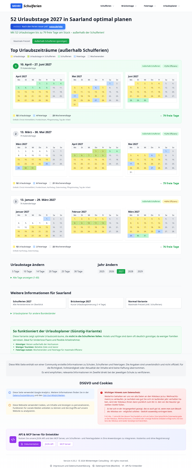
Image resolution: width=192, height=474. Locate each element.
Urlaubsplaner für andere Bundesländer (34, 313)
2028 (130, 271)
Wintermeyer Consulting (97, 460)
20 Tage (53, 271)
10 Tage (28, 271)
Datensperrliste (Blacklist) (108, 465)
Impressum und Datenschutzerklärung (71, 465)
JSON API (49, 444)
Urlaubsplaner (170, 5)
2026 (111, 271)
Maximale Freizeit (21, 41)
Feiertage (148, 5)
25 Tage (66, 271)
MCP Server (65, 444)
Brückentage (127, 5)
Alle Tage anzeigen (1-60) (26, 277)
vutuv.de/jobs (56, 26)
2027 (121, 271)
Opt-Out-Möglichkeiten (54, 395)
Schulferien (105, 5)
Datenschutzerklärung (23, 395)
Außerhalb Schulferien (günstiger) (51, 41)
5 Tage (15, 271)
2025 (101, 271)
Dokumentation (31, 444)
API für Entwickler (133, 465)
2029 (140, 271)
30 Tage (78, 271)
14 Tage (40, 271)
